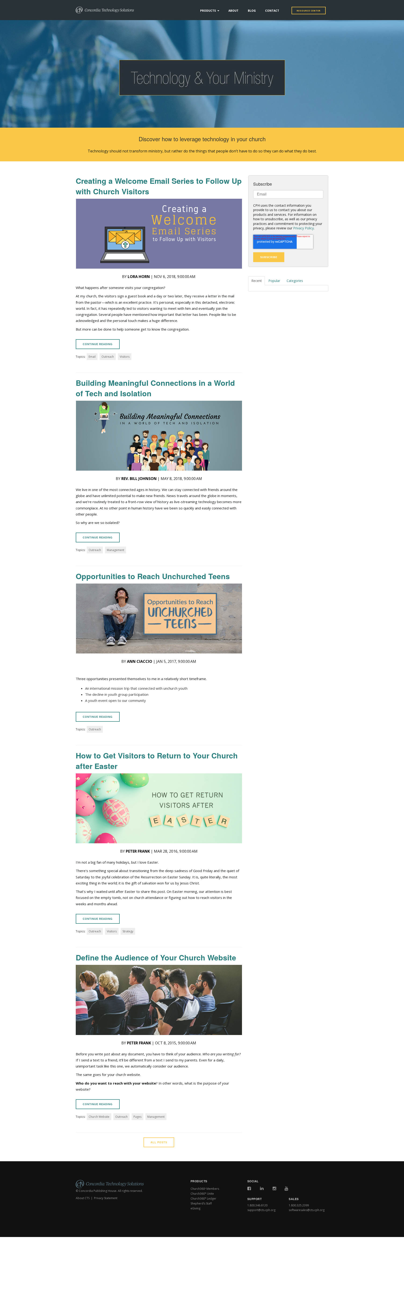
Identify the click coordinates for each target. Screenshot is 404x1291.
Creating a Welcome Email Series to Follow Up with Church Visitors (159, 186)
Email (92, 357)
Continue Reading (98, 344)
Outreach (107, 357)
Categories (295, 280)
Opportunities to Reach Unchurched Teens (153, 576)
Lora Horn (139, 276)
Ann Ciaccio (139, 661)
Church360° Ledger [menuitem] (203, 1199)
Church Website (99, 1117)
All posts (159, 1142)
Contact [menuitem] (272, 11)
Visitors (125, 357)
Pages (137, 1117)
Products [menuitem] (208, 11)
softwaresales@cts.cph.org (307, 1210)
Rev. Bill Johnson (139, 478)
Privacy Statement (105, 1198)
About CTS (83, 1198)
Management (115, 550)
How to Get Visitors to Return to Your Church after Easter (157, 760)
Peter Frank (138, 851)
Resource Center (309, 10)
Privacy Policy (303, 228)
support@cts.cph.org (261, 1210)
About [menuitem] (233, 11)
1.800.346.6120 (257, 1205)
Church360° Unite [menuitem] (202, 1194)
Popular (274, 280)
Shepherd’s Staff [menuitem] (201, 1203)
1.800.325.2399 (299, 1205)
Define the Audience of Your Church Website (156, 957)
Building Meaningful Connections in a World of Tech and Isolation (155, 388)
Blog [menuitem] (252, 11)
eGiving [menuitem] (195, 1208)
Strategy (128, 931)
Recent (256, 280)
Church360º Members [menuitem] (205, 1189)
